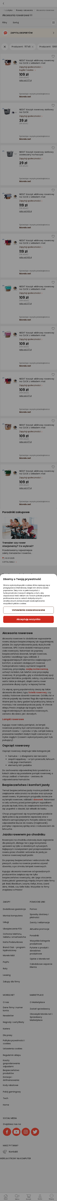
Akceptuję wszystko (28, 619)
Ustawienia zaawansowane (28, 610)
